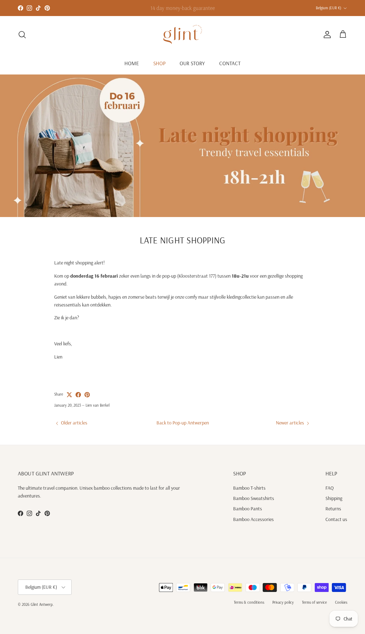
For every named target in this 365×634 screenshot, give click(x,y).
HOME (131, 63)
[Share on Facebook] (78, 394)
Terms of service (314, 602)
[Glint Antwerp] (182, 34)
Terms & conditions (249, 602)
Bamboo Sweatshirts (253, 498)
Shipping (333, 498)
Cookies (341, 602)
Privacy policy (283, 602)
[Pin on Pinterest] (87, 394)
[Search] (22, 34)
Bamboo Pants (247, 508)
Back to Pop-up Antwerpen (182, 422)
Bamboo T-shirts (249, 488)
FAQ (329, 488)
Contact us (336, 519)
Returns (333, 508)
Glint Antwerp (42, 604)
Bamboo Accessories (253, 519)
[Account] (325, 34)
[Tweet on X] (69, 394)
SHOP (159, 63)
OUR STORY (192, 63)
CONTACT (230, 63)
